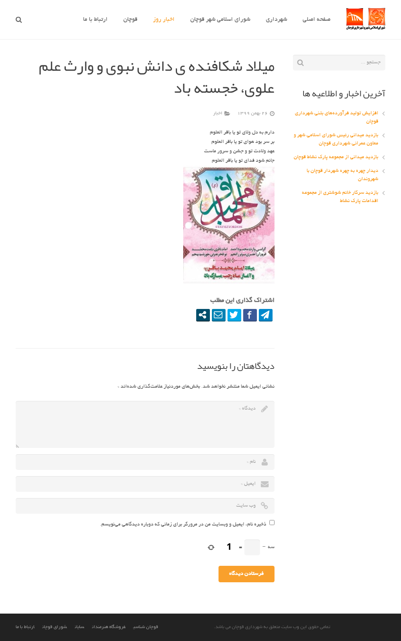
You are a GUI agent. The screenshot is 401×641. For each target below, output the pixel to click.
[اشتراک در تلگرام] (266, 315)
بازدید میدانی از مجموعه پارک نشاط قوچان (336, 157)
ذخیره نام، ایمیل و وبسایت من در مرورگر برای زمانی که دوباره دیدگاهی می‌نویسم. (183, 524)
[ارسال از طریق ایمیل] (219, 315)
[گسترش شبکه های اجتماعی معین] (203, 315)
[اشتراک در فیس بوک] (250, 315)
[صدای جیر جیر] (234, 315)
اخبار (217, 113)
